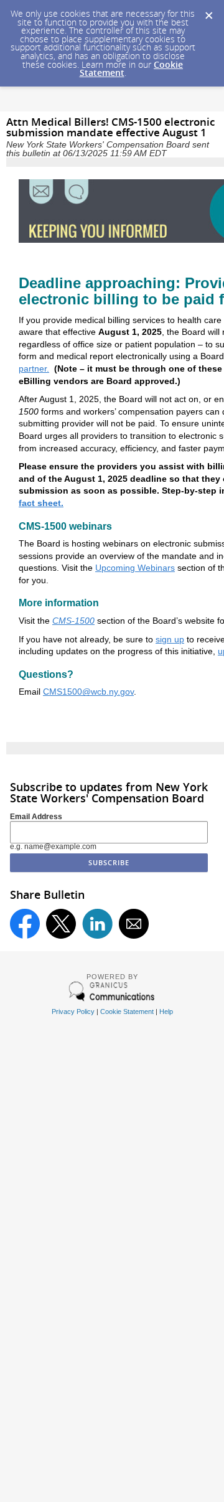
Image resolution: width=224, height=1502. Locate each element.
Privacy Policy (73, 1011)
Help (166, 1011)
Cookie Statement (127, 1011)
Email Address (36, 816)
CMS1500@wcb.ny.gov (88, 692)
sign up (170, 639)
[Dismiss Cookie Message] (208, 12)
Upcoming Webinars (135, 568)
